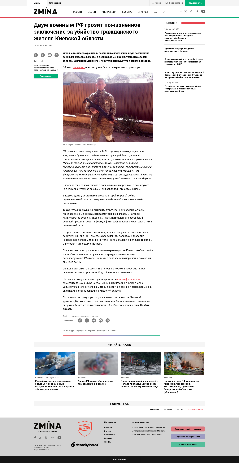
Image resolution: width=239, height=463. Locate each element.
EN (164, 12)
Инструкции (109, 12)
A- (43, 61)
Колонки (127, 12)
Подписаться (176, 3)
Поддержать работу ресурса (188, 429)
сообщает (79, 67)
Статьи (92, 12)
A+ (36, 61)
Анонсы (143, 12)
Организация (55, 3)
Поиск (158, 3)
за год (180, 409)
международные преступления (85, 316)
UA (155, 12)
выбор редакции (195, 409)
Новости (77, 12)
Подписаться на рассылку (188, 436)
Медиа (37, 3)
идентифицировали (128, 279)
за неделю (154, 409)
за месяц (168, 409)
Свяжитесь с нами (188, 444)
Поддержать (195, 3)
